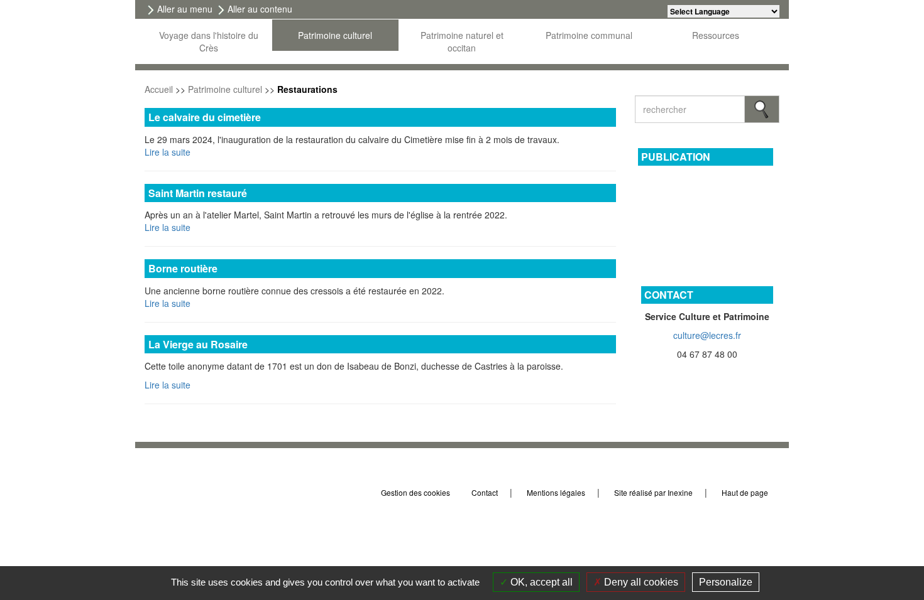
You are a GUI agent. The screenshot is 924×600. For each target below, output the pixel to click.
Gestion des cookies (415, 492)
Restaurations (307, 89)
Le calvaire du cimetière (204, 117)
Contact (484, 492)
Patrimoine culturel (225, 89)
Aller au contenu (260, 9)
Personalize (725, 582)
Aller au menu (184, 9)
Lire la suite (167, 152)
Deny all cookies (640, 582)
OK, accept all (540, 582)
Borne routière (182, 268)
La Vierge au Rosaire (198, 344)
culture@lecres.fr (707, 335)
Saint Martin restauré (197, 193)
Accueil (159, 89)
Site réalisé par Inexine (653, 492)
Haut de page (746, 492)
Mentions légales (556, 492)
